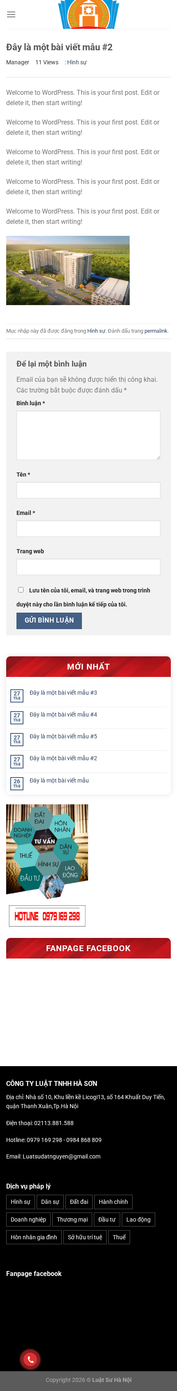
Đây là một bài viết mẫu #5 (63, 736)
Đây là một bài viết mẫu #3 (63, 692)
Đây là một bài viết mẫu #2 (63, 758)
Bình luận (30, 403)
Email (25, 513)
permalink (156, 331)
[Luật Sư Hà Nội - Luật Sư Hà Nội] (88, 14)
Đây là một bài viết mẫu (59, 780)
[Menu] (11, 14)
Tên (23, 474)
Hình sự (77, 62)
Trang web (30, 551)
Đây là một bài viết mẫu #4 (63, 714)
